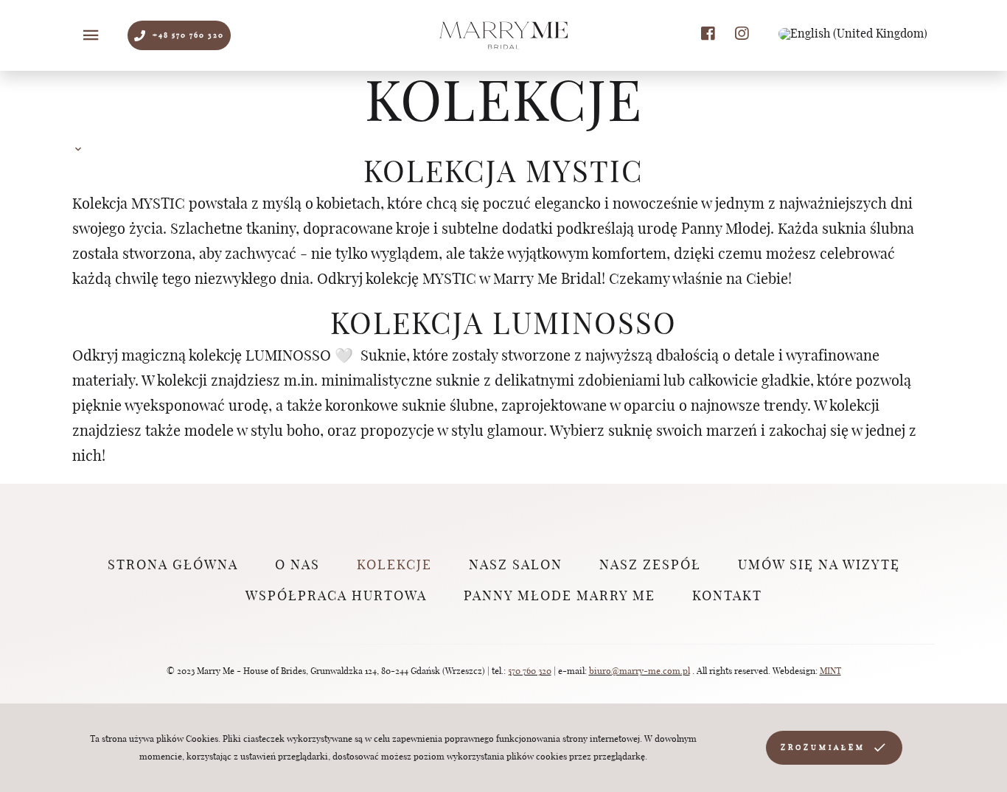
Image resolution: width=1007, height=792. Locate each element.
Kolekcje (394, 565)
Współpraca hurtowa (336, 596)
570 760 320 (529, 671)
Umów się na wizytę (819, 565)
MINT (830, 671)
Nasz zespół (650, 565)
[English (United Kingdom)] (853, 34)
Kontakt (727, 596)
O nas (297, 565)
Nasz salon (515, 565)
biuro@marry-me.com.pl (639, 671)
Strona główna (173, 565)
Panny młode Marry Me (559, 596)
